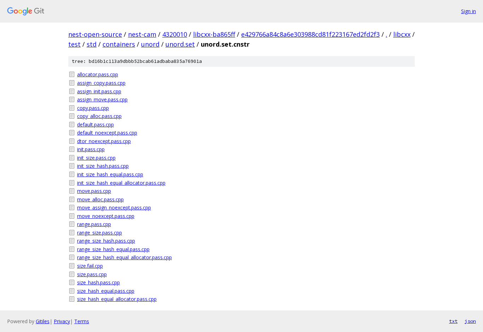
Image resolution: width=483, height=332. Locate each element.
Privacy (62, 321)
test (74, 44)
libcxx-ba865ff (214, 34)
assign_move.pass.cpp (102, 99)
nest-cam (142, 34)
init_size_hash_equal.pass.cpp (110, 174)
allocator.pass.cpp (97, 74)
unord (150, 44)
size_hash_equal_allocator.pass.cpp (117, 299)
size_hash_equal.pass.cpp (105, 290)
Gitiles (43, 321)
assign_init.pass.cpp (99, 91)
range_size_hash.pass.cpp (106, 240)
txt (453, 321)
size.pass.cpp (92, 274)
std (92, 44)
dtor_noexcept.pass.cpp (104, 141)
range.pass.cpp (94, 224)
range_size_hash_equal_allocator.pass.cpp (124, 257)
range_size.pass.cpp (99, 232)
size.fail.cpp (90, 265)
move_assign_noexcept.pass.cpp (114, 207)
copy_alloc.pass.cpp (99, 116)
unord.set (180, 44)
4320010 (174, 34)
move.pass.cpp (94, 191)
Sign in (468, 11)
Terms (81, 321)
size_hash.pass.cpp (98, 282)
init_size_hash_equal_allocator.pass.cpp (121, 182)
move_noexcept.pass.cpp (105, 216)
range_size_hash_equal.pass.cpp (113, 249)
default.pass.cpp (95, 124)
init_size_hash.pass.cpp (103, 165)
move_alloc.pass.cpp (100, 199)
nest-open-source (95, 34)
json (470, 321)
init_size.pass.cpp (96, 157)
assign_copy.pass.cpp (101, 82)
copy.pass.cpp (93, 108)
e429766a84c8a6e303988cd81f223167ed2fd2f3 (310, 34)
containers (119, 44)
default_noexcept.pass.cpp (107, 132)
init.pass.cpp (91, 149)
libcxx (402, 34)
